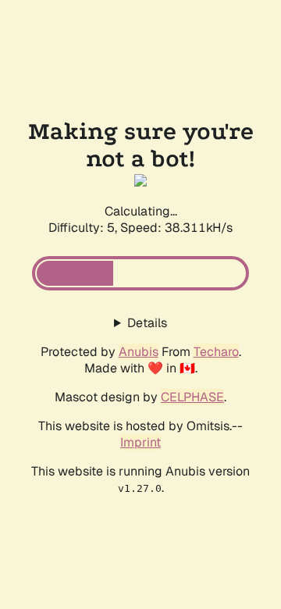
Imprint (140, 442)
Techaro (216, 352)
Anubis (138, 352)
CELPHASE (192, 397)
